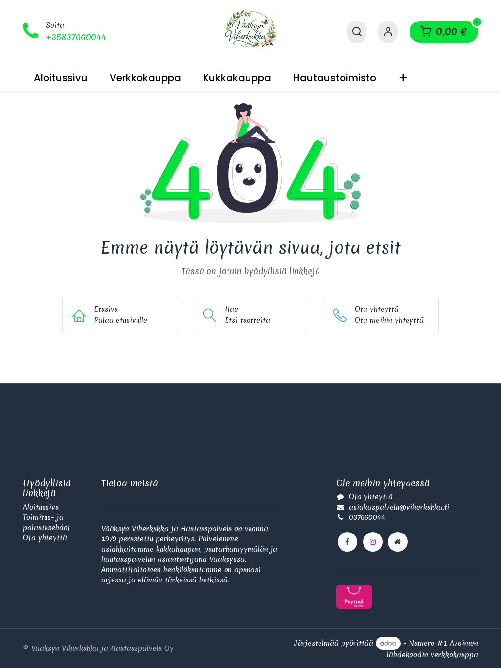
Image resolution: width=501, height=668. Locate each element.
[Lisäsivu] (398, 542)
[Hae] (356, 32)
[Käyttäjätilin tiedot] (388, 32)
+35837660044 (76, 37)
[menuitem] (61, 77)
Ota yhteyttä (45, 538)
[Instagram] (373, 542)
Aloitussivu (41, 507)
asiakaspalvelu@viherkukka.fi (399, 507)
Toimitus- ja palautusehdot (46, 522)
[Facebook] (347, 542)
